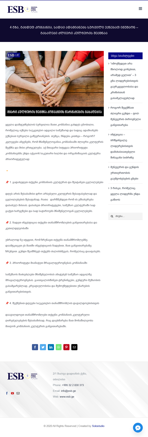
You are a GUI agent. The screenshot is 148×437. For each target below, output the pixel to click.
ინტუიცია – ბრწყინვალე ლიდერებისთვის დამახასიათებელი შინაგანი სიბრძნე (122, 146)
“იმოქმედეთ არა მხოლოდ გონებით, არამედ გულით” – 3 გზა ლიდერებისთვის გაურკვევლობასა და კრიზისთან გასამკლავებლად (124, 81)
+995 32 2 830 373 (73, 385)
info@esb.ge (68, 391)
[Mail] (18, 393)
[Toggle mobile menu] (141, 8)
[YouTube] (12, 393)
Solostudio (98, 426)
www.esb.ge (67, 396)
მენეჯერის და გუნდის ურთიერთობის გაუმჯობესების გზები (124, 172)
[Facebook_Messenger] (138, 427)
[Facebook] (6, 393)
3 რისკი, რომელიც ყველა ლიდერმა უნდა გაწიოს (125, 193)
